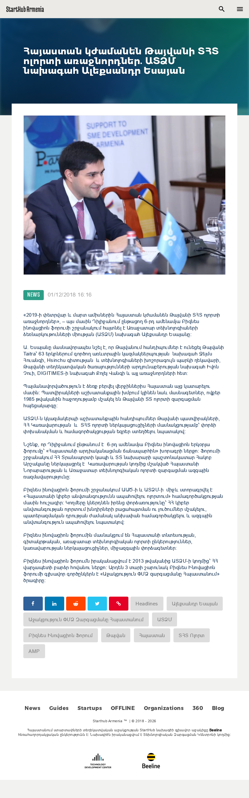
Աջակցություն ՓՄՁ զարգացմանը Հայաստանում (86, 619)
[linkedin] (54, 604)
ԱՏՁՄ (164, 619)
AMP (34, 651)
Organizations (164, 708)
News (33, 295)
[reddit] (76, 604)
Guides (59, 708)
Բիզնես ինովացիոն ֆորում (61, 635)
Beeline (215, 730)
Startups (89, 708)
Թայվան (115, 635)
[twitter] (97, 604)
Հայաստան (152, 635)
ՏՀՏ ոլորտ (192, 635)
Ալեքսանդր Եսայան (195, 603)
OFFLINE (123, 708)
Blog (218, 708)
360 (198, 708)
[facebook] (33, 604)
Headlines (147, 603)
